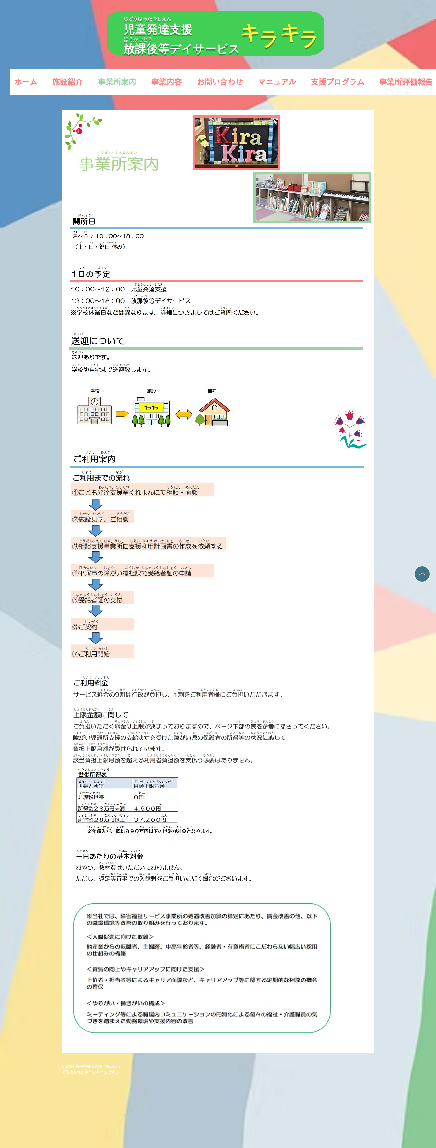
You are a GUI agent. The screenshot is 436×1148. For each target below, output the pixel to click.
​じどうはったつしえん (147, 18)
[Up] (422, 574)
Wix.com (112, 1066)
